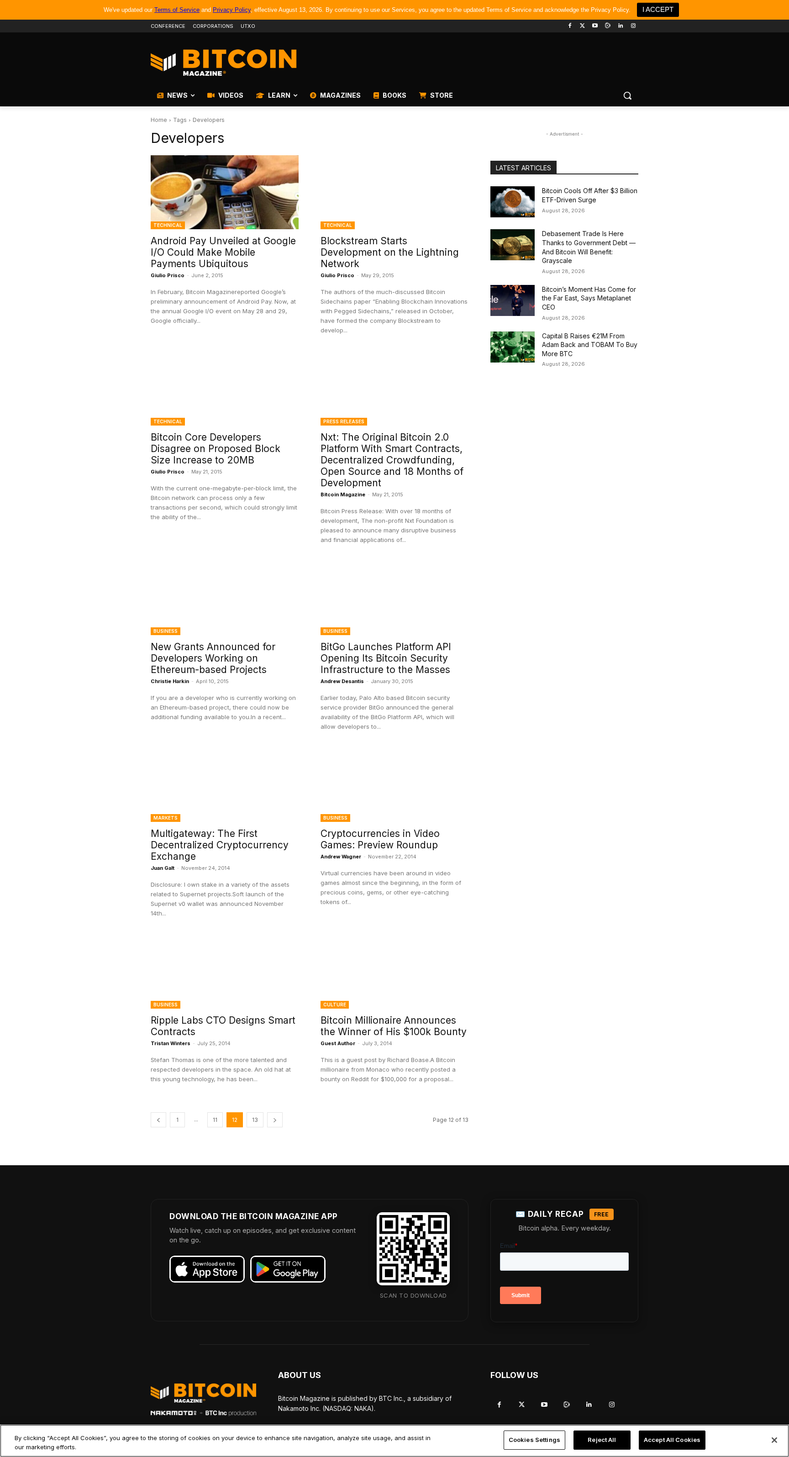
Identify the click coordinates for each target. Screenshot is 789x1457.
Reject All (602, 1439)
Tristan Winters (170, 1043)
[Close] (774, 1440)
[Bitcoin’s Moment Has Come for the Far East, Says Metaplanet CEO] (512, 300)
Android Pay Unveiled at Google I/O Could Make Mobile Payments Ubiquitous (223, 252)
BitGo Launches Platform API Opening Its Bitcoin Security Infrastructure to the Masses (386, 658)
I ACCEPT (657, 9)
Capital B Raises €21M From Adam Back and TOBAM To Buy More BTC (589, 345)
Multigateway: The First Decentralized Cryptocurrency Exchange (220, 845)
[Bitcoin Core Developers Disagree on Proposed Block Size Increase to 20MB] (225, 389)
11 (215, 1119)
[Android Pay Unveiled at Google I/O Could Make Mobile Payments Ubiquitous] (225, 192)
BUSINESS (165, 631)
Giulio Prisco (167, 275)
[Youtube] (595, 26)
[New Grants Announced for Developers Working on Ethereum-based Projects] (225, 598)
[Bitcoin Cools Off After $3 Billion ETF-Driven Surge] (512, 201)
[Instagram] (633, 26)
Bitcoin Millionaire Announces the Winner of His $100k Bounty (394, 1026)
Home (159, 119)
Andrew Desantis (342, 681)
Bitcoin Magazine (343, 494)
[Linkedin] (620, 26)
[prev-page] (158, 1119)
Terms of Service (177, 9)
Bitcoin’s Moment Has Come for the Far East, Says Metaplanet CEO (589, 298)
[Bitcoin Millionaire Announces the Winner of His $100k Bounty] (394, 972)
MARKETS (165, 818)
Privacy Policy (232, 9)
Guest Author (338, 1043)
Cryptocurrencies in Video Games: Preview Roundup (380, 839)
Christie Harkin (170, 681)
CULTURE (334, 1004)
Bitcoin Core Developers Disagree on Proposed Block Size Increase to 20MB (215, 448)
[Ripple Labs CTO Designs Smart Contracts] (225, 972)
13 (255, 1119)
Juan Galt (162, 868)
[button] (627, 95)
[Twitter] (582, 26)
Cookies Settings (534, 1439)
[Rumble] (608, 26)
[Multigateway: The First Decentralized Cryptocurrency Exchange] (225, 785)
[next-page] (275, 1119)
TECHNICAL (167, 225)
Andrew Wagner (341, 856)
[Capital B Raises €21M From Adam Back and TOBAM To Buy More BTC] (512, 347)
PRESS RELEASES (343, 421)
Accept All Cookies (672, 1439)
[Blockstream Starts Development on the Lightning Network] (394, 192)
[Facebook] (569, 26)
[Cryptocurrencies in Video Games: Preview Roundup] (394, 785)
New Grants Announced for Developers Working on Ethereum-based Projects (213, 658)
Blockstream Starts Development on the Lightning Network (390, 252)
